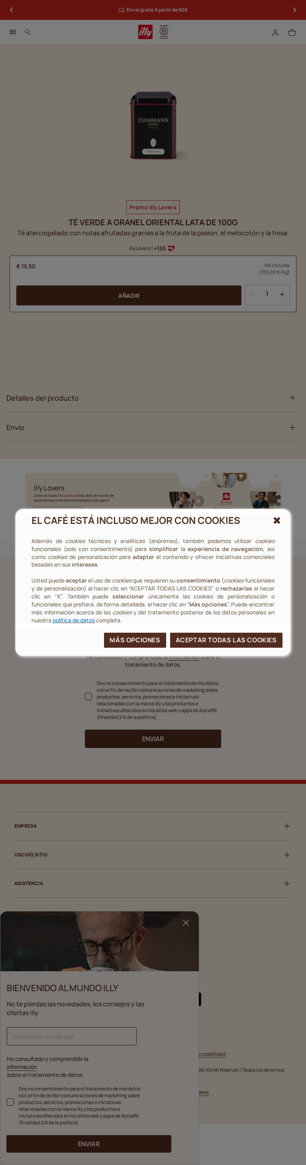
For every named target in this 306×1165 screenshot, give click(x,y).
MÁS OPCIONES (135, 640)
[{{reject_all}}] (277, 521)
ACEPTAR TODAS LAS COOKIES (226, 640)
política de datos (74, 620)
